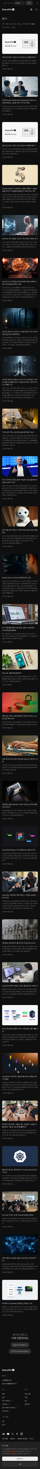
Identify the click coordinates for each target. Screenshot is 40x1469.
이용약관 (12, 1439)
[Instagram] (21, 1433)
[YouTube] (8, 1433)
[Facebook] (17, 1433)
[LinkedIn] (3, 1433)
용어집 (14, 24)
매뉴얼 (19, 24)
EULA (32, 1439)
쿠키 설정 (5, 1439)
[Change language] (31, 9)
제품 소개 (8, 24)
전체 (3, 24)
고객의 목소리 (6, 27)
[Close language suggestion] (37, 3)
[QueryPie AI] (8, 9)
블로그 (33, 24)
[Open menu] (36, 9)
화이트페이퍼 (26, 24)
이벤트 (13, 27)
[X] (12, 1433)
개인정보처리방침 (22, 1439)
